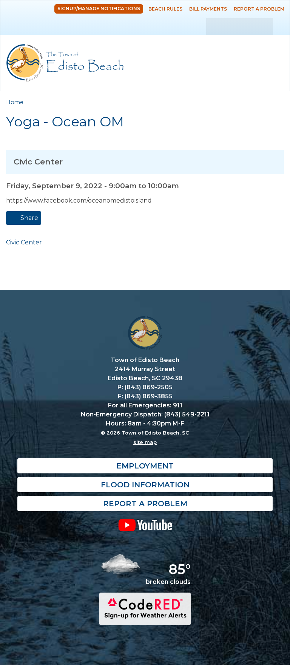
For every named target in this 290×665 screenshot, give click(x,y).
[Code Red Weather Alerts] (145, 618)
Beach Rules (165, 9)
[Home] (64, 62)
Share (28, 217)
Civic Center (24, 242)
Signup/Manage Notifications (98, 8)
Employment (145, 465)
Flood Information (145, 484)
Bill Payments (208, 9)
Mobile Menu (276, 46)
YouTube (145, 525)
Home (14, 102)
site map (145, 442)
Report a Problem (259, 9)
